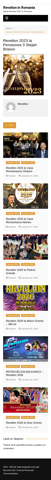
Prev (11, 125)
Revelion (12, 176)
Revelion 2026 (28, 163)
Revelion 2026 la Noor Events (24, 422)
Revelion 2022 (12, 163)
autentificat (21, 445)
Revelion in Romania (19, 7)
